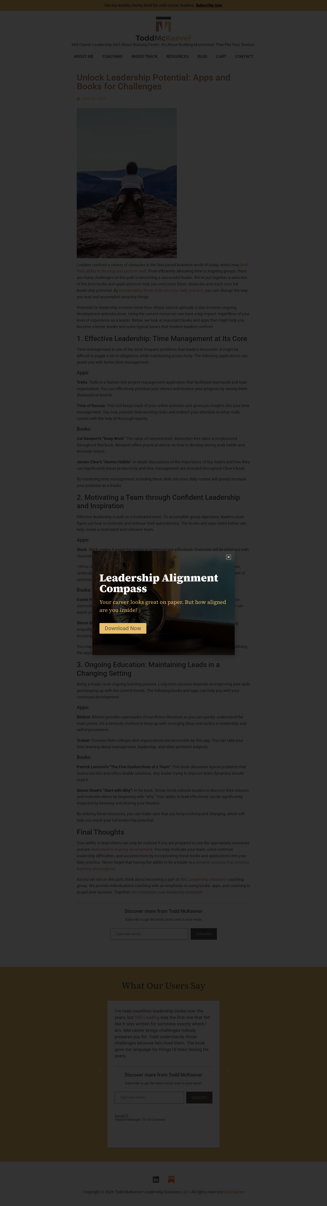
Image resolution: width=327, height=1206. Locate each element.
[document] (163, 603)
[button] (228, 557)
